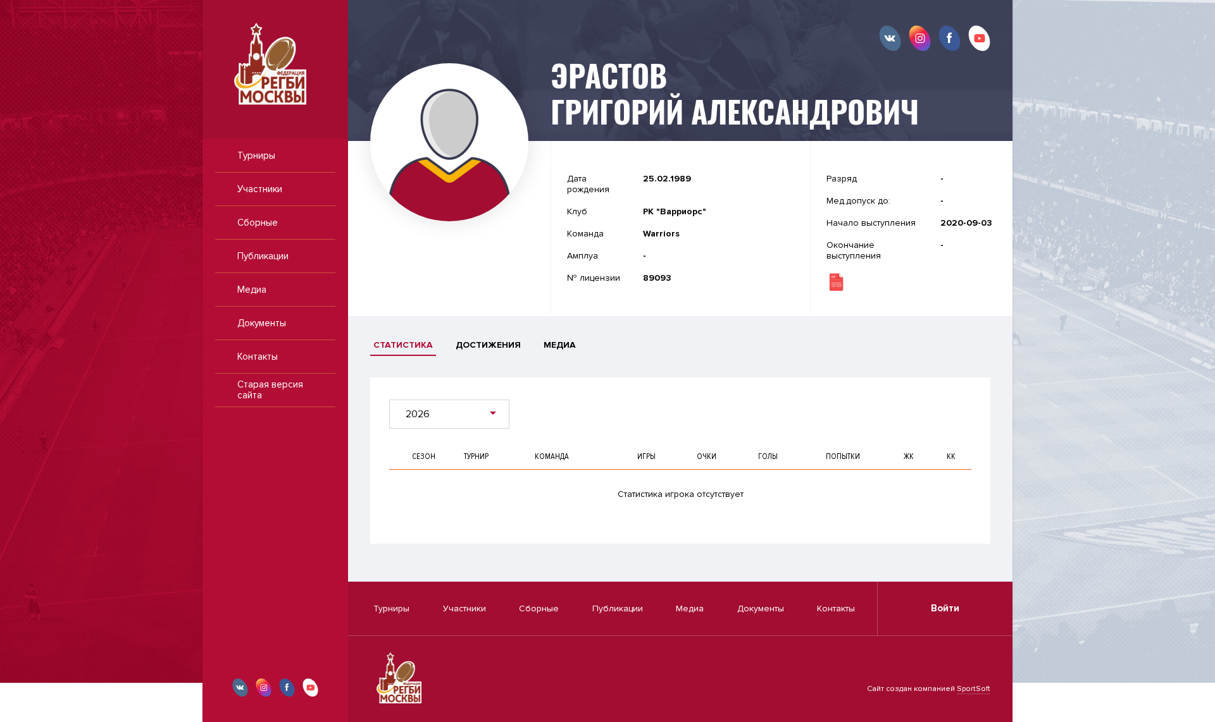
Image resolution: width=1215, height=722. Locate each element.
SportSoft (973, 689)
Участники (259, 189)
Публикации (263, 256)
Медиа (251, 289)
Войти (945, 608)
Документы (261, 323)
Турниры (256, 155)
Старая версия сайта (270, 390)
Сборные (257, 222)
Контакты (257, 356)
